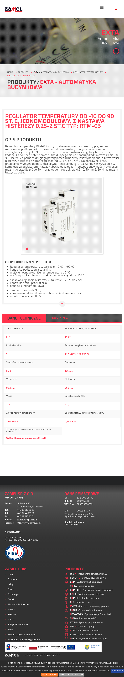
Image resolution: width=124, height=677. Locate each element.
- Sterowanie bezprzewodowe (91, 590)
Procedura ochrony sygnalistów (24, 639)
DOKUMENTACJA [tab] (59, 318)
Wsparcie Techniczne (18, 604)
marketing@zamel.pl (27, 519)
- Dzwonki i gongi (82, 626)
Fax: (7, 516)
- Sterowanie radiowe (84, 630)
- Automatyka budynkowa (51, 72)
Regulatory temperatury (88, 72)
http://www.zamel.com (29, 523)
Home (11, 574)
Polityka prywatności (18, 624)
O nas (11, 589)
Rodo (10, 629)
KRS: (66, 511)
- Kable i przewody (81, 602)
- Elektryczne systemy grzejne (89, 606)
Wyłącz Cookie (49, 674)
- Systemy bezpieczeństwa (87, 594)
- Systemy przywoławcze (86, 622)
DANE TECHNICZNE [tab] (24, 318)
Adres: (8, 503)
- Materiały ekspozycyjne (86, 634)
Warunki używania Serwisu (22, 634)
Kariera (11, 609)
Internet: (9, 523)
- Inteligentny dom (84, 598)
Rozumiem (117, 670)
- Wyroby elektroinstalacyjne (88, 638)
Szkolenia (12, 614)
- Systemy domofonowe (86, 610)
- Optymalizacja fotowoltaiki (91, 614)
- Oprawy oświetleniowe (88, 577)
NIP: (66, 498)
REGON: (68, 501)
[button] (26, 215)
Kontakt (12, 619)
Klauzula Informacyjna (71, 674)
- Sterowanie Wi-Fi (83, 586)
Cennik (11, 599)
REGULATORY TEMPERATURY (22, 75)
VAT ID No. (69, 504)
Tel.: (7, 510)
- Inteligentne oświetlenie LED (88, 573)
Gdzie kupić (13, 594)
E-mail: (8, 519)
